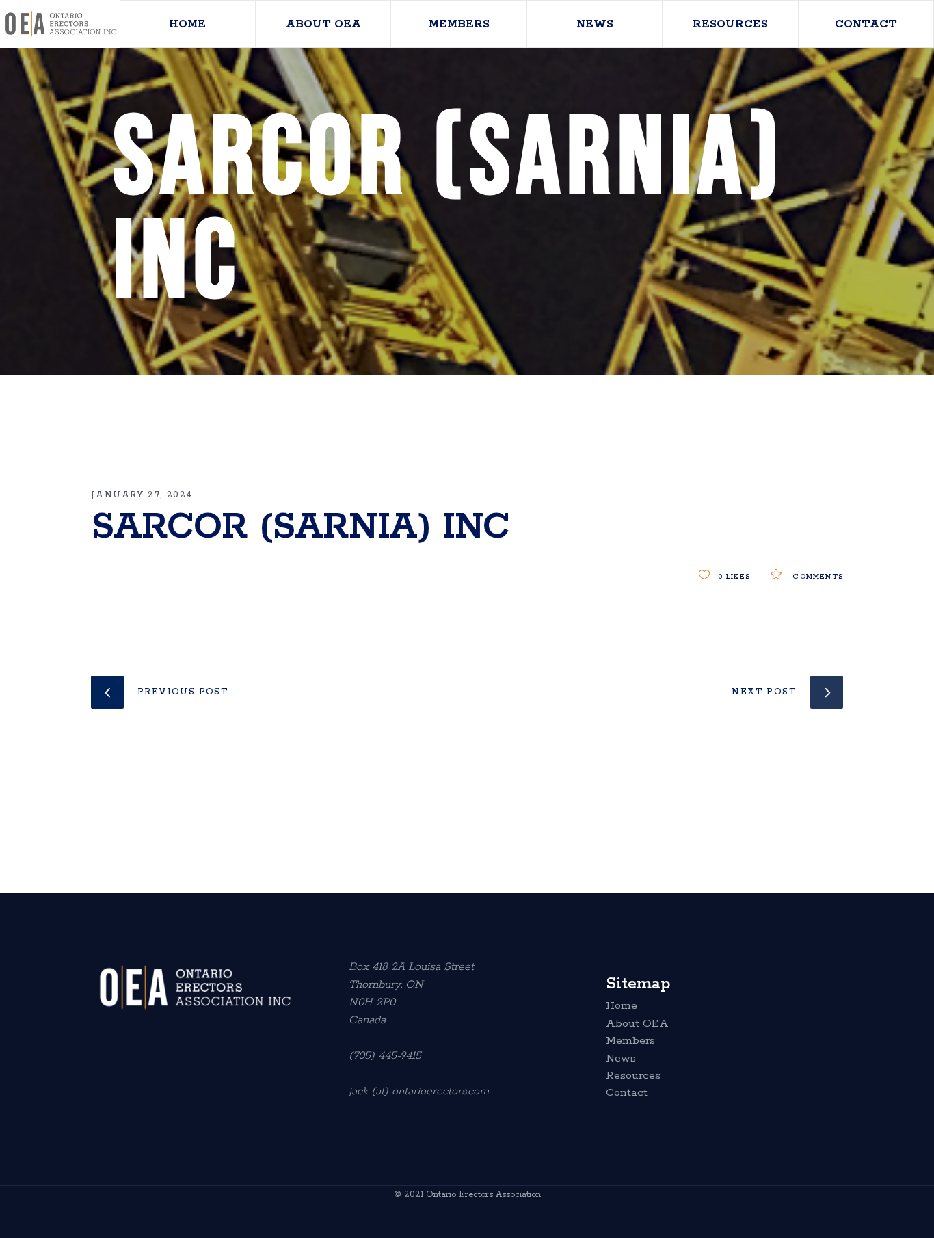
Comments (816, 576)
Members (630, 1041)
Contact (627, 1093)
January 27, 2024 (141, 495)
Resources (633, 1076)
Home (621, 1006)
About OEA (637, 1024)
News (621, 1059)
